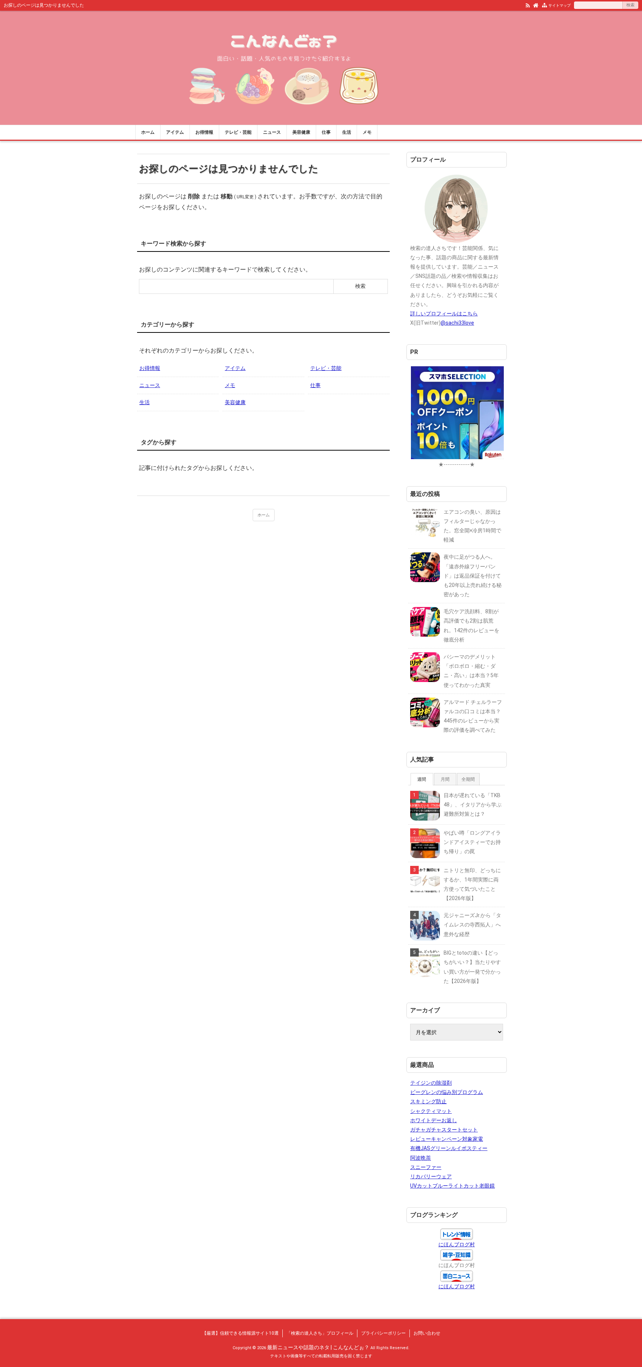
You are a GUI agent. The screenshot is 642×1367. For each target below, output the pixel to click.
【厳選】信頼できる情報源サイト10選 (240, 1333)
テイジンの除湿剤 (431, 1083)
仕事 (326, 132)
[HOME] (536, 4)
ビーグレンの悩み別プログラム (446, 1092)
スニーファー (425, 1167)
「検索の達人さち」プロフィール (319, 1333)
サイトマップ (559, 5)
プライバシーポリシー (383, 1333)
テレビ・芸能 (238, 132)
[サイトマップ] (544, 4)
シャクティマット (431, 1111)
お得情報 (204, 132)
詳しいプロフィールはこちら (444, 313)
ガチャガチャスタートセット (444, 1130)
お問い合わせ (427, 1333)
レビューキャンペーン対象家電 (446, 1139)
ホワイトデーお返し (433, 1120)
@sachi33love (457, 323)
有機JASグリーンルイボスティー (448, 1148)
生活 (346, 132)
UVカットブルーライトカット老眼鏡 (452, 1186)
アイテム (175, 132)
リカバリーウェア (431, 1176)
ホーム (148, 132)
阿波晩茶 (420, 1158)
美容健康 (301, 132)
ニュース (272, 132)
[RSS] (528, 4)
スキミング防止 (428, 1101)
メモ (367, 132)
